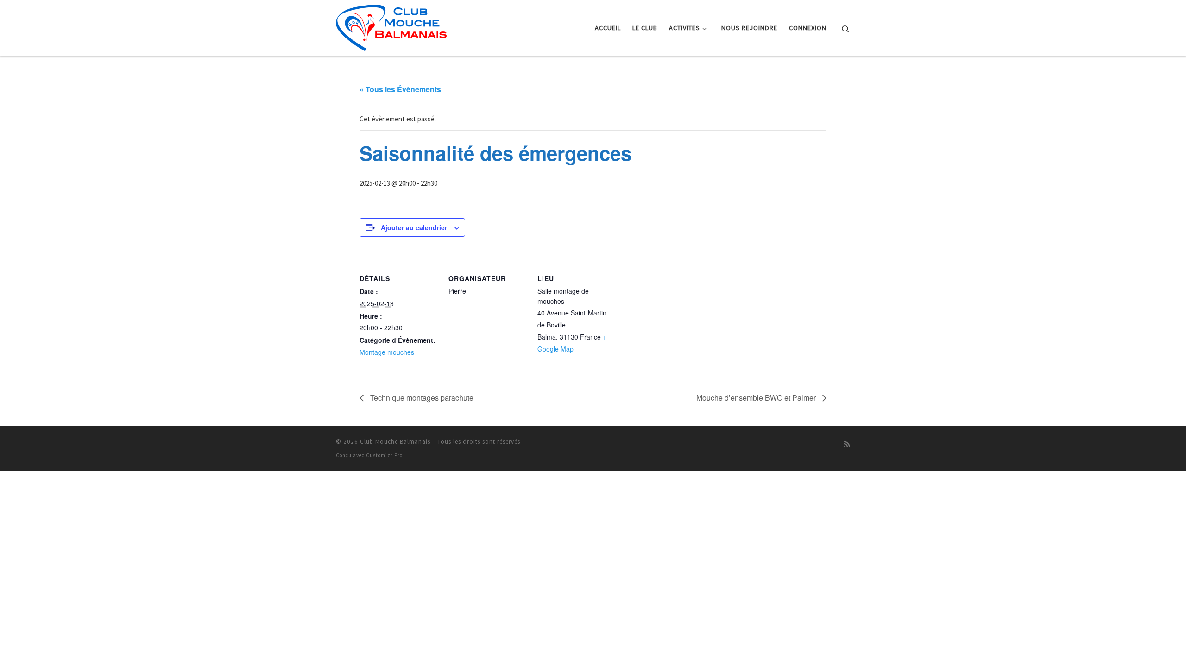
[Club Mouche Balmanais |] (391, 26)
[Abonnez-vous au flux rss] (847, 444)
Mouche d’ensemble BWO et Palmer (757, 397)
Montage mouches (387, 352)
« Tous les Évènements (400, 89)
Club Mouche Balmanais (395, 442)
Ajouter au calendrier (414, 227)
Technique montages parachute (420, 397)
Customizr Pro (384, 455)
